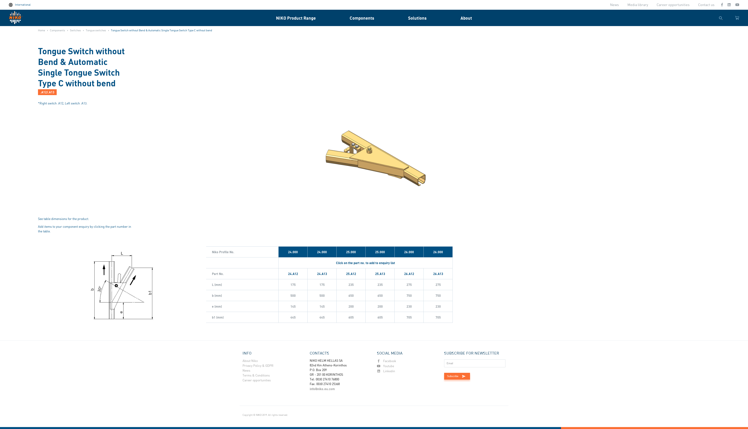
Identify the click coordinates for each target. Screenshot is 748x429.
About (466, 18)
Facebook (389, 361)
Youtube (388, 366)
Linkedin (388, 371)
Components (362, 18)
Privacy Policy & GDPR (258, 366)
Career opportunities (673, 5)
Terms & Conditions (256, 375)
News (614, 5)
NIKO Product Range (296, 18)
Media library (637, 5)
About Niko (250, 361)
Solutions (417, 18)
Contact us (706, 5)
